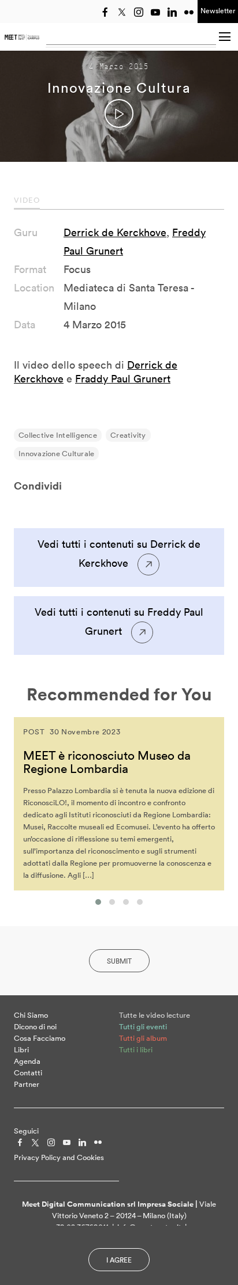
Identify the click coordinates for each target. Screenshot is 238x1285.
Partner (26, 1084)
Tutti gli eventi (143, 1027)
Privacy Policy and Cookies (59, 1157)
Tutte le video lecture (154, 1015)
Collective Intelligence (57, 435)
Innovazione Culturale (56, 453)
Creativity (128, 435)
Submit (119, 961)
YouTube (155, 12)
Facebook (105, 12)
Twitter (122, 12)
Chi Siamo (31, 1015)
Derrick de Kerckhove (115, 232)
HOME (22, 37)
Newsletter (217, 11)
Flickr (189, 12)
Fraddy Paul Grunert (122, 378)
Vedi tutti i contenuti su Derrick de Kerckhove (119, 553)
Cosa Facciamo (39, 1038)
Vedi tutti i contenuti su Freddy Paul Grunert (119, 621)
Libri (21, 1050)
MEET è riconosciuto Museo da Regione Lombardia (107, 762)
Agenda (27, 1061)
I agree (119, 1260)
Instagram (138, 12)
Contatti (28, 1073)
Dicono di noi (35, 1027)
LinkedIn (172, 12)
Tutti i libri (136, 1050)
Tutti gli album (143, 1038)
